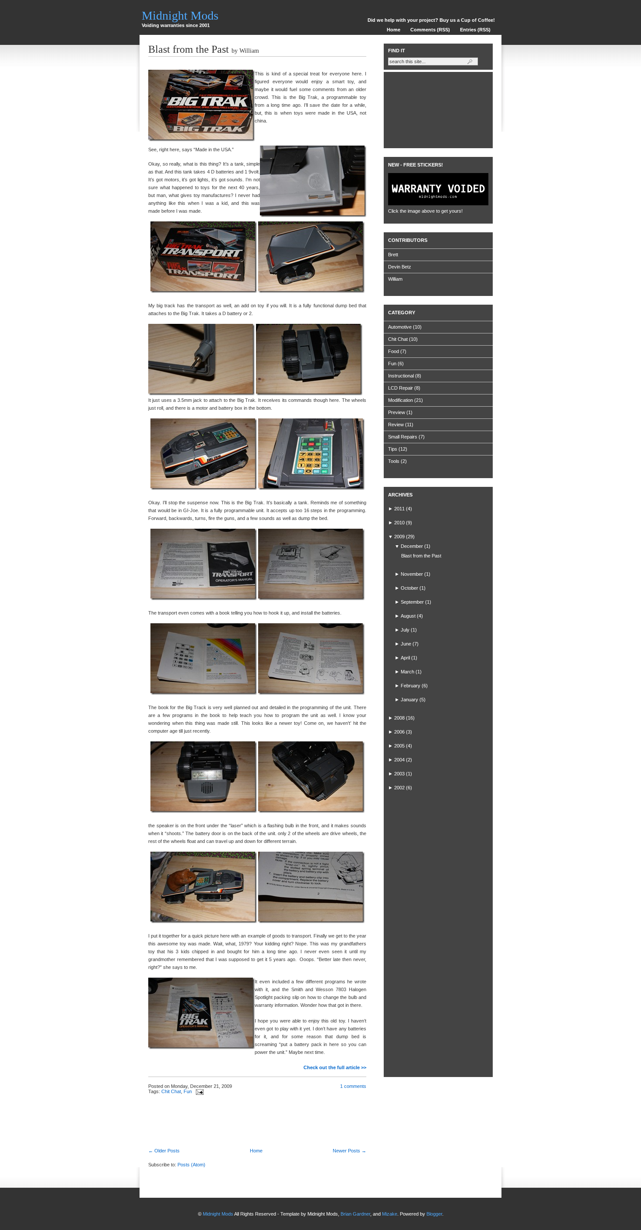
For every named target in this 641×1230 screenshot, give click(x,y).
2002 (399, 787)
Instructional (401, 375)
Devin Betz (399, 266)
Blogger (434, 1213)
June (406, 643)
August (408, 615)
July (405, 629)
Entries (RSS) (475, 29)
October (409, 588)
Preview (396, 412)
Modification (400, 400)
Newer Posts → (349, 1150)
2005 (399, 745)
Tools (393, 461)
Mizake (389, 1213)
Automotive (400, 327)
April (405, 657)
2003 (399, 773)
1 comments (353, 1086)
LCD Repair (400, 388)
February (410, 685)
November (412, 574)
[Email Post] (198, 1091)
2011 (399, 508)
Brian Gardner (355, 1213)
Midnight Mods (180, 15)
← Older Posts (164, 1150)
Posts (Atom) (191, 1164)
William (395, 279)
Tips (392, 449)
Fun (188, 1091)
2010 (399, 522)
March (407, 671)
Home (393, 29)
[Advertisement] (250, 1118)
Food (393, 351)
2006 (399, 731)
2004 (399, 759)
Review (396, 424)
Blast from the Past (188, 49)
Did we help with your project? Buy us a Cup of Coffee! (431, 20)
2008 (399, 717)
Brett (393, 254)
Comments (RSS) (430, 29)
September (412, 602)
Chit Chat (171, 1091)
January (409, 699)
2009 (399, 536)
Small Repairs (402, 436)
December (412, 546)
